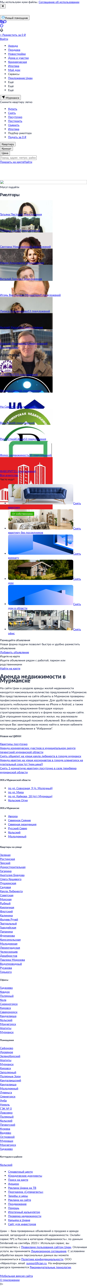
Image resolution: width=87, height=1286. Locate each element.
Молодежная (8, 943)
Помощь (13, 1208)
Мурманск (7, 1032)
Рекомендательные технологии (50, 1267)
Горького (6, 972)
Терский (5, 863)
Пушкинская (8, 883)
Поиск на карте (18, 1180)
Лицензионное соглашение (48, 1251)
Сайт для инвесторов (22, 1224)
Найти (28, 162)
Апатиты (5, 1028)
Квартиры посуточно (14, 744)
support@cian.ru (36, 1263)
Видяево (5, 1133)
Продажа (14, 50)
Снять (12, 113)
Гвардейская (8, 927)
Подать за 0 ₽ (17, 137)
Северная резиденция (22, 824)
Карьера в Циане (19, 1220)
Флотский (6, 911)
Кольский (14, 832)
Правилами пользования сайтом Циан (46, 1247)
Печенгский (7, 1125)
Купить (12, 109)
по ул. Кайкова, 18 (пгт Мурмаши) (30, 796)
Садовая (5, 887)
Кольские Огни (18, 800)
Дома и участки (18, 58)
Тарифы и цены (18, 1196)
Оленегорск (7, 1096)
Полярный (7, 996)
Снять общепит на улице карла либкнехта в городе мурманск (40, 756)
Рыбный (5, 903)
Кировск (5, 1008)
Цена (5, 153)
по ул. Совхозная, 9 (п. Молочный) (30, 788)
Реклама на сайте (19, 1200)
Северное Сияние (19, 820)
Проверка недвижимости (24, 1216)
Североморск (8, 1012)
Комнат (6, 148)
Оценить (13, 125)
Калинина (6, 915)
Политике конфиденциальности (42, 1259)
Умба (3, 1100)
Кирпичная (7, 907)
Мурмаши (6, 1141)
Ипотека (13, 66)
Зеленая (5, 855)
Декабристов (8, 956)
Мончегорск (8, 1024)
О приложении (10, 1280)
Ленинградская (10, 947)
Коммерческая (17, 62)
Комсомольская (10, 939)
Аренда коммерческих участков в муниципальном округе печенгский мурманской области (37, 750)
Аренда (13, 46)
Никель (5, 1104)
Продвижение (17, 1204)
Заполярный (8, 1072)
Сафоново (6, 1048)
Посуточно (15, 117)
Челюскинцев (9, 952)
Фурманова (7, 935)
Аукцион (13, 1184)
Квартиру (8, 144)
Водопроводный (11, 964)
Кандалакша (8, 1016)
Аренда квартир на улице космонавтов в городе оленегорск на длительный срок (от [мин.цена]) (41, 762)
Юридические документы (25, 1176)
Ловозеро (6, 1112)
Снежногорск (9, 1004)
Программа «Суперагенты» (25, 1192)
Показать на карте (12, 162)
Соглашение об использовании (59, 2)
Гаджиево (6, 988)
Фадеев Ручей (9, 919)
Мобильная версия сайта (16, 1276)
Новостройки (17, 54)
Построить (15, 121)
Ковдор (5, 992)
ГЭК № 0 (6, 1108)
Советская (6, 895)
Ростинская (7, 859)
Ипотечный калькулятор (24, 1212)
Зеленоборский (10, 1056)
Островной (7, 1137)
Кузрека (5, 1129)
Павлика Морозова (12, 960)
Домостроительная (12, 867)
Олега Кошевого (10, 879)
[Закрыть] (3, 6)
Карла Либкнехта (11, 891)
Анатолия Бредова (12, 875)
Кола (3, 1000)
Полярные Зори (10, 1076)
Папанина (6, 931)
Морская (6, 899)
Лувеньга (6, 1092)
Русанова (6, 968)
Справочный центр (20, 1171)
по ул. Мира (16, 792)
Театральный (8, 923)
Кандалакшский (10, 1080)
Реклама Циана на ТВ (22, 1188)
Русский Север (17, 828)
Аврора (13, 816)
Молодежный (17, 836)
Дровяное (6, 1052)
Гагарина (6, 871)
